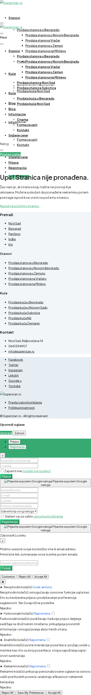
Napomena (42, 613)
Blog (12, 103)
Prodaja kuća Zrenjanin (24, 323)
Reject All (24, 576)
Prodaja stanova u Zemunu (26, 273)
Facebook (15, 359)
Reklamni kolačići (16, 666)
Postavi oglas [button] (10, 154)
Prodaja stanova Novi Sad (36, 82)
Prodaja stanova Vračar (42, 40)
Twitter (13, 365)
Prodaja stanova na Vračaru (27, 278)
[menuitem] (13, 163)
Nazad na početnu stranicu (19, 206)
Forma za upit (27, 139)
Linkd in (13, 375)
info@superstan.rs (21, 351)
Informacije (17, 114)
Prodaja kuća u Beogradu (35, 98)
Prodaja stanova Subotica (36, 88)
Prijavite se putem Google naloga (64, 483)
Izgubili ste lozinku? (37, 471)
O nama (22, 119)
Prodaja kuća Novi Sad (33, 91)
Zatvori (19, 433)
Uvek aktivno (42, 587)
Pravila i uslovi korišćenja (25, 402)
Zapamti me (13, 471)
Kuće (12, 74)
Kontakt (23, 145)
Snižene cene (18, 157)
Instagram (15, 370)
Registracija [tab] (17, 447)
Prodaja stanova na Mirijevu (45, 51)
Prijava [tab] (14, 441)
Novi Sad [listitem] (14, 223)
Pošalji (6, 568)
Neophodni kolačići (18, 587)
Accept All (40, 576)
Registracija (10, 521)
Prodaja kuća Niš (19, 318)
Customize (8, 576)
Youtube (14, 386)
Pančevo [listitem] (14, 234)
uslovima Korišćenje (48, 516)
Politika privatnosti (21, 408)
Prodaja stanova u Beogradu (38, 30)
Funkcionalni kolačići (18, 613)
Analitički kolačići (16, 640)
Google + (15, 381)
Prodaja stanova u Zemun (44, 45)
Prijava (6, 476)
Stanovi (14, 18)
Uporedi (6, 433)
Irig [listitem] (10, 244)
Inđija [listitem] (12, 239)
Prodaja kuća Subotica (24, 313)
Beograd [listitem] (14, 228)
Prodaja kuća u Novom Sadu (27, 307)
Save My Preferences (30, 692)
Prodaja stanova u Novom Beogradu (52, 35)
